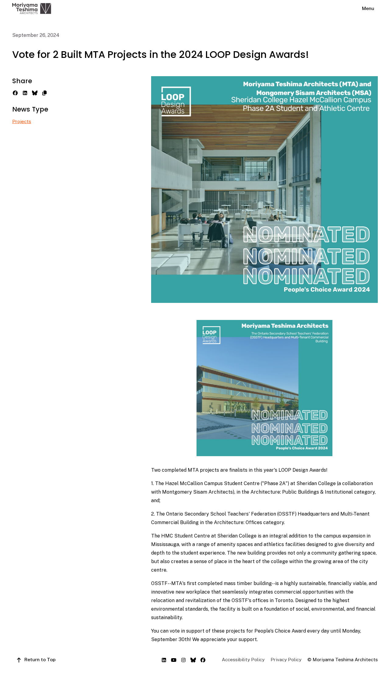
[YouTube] (174, 659)
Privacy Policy (286, 659)
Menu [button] (368, 8)
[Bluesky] (193, 659)
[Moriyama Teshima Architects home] (31, 8)
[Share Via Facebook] (15, 92)
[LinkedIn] (164, 659)
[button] (35, 659)
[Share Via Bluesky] (35, 92)
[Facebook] (203, 659)
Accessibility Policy (243, 659)
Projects (21, 121)
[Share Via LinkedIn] (25, 92)
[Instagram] (183, 659)
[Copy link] (44, 92)
